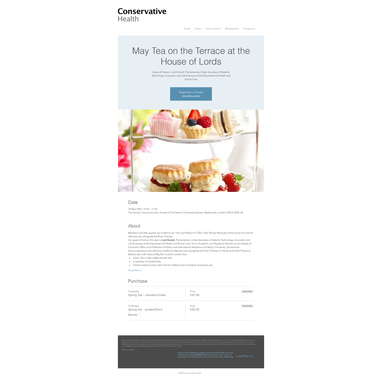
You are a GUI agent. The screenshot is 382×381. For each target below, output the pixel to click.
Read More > (135, 270)
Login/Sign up (244, 356)
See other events (191, 95)
